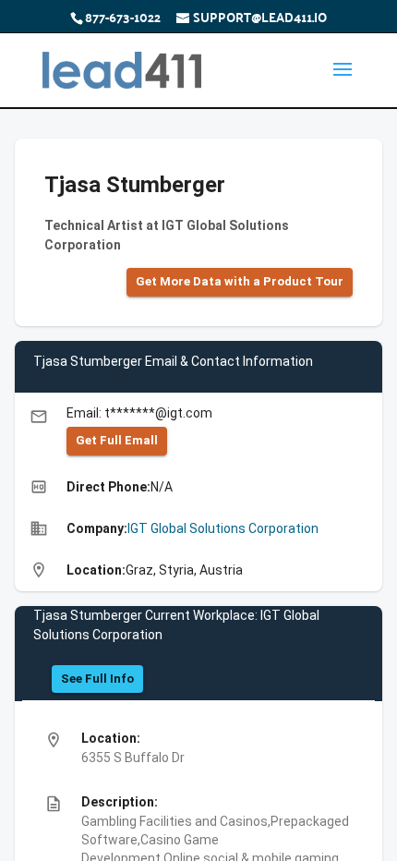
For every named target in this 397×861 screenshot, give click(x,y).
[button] (239, 282)
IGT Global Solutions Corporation (223, 528)
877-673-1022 (123, 17)
